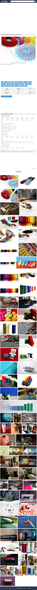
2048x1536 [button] (31, 142)
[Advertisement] (18, 10)
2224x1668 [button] (7, 143)
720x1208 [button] (22, 137)
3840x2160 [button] (32, 120)
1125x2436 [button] (9, 130)
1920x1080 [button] (7, 117)
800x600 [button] (17, 120)
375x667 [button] (27, 137)
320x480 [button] (13, 123)
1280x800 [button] (22, 117)
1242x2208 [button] (7, 131)
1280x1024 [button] (32, 117)
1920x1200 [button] (2, 120)
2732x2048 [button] (7, 144)
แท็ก (13, 588)
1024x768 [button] (27, 117)
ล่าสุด (10, 588)
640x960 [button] (9, 124)
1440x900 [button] (12, 117)
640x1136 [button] (15, 126)
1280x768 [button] (7, 120)
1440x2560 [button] (2, 137)
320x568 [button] (32, 137)
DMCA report (34, 168)
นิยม (6, 588)
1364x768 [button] (22, 120)
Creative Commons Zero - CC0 (9, 64)
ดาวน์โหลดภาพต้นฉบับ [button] (6, 96)
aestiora (25, 588)
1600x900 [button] (17, 117)
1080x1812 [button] (12, 137)
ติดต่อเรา (29, 588)
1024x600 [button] (12, 120)
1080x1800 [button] (17, 137)
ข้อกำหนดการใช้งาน (19, 588)
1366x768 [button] (2, 117)
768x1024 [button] (10, 140)
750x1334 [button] (14, 127)
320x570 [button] (27, 120)
